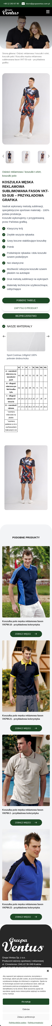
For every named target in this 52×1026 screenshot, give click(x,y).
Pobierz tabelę (26, 300)
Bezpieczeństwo (26, 316)
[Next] (48, 336)
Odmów (26, 1009)
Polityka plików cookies (17, 1023)
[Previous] (4, 336)
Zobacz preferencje (26, 1017)
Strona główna (8, 53)
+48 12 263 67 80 (11, 3)
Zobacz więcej (23, 634)
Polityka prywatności (35, 1023)
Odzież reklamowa (25, 53)
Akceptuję (26, 1001)
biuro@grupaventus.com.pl (38, 3)
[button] (47, 970)
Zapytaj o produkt (26, 308)
